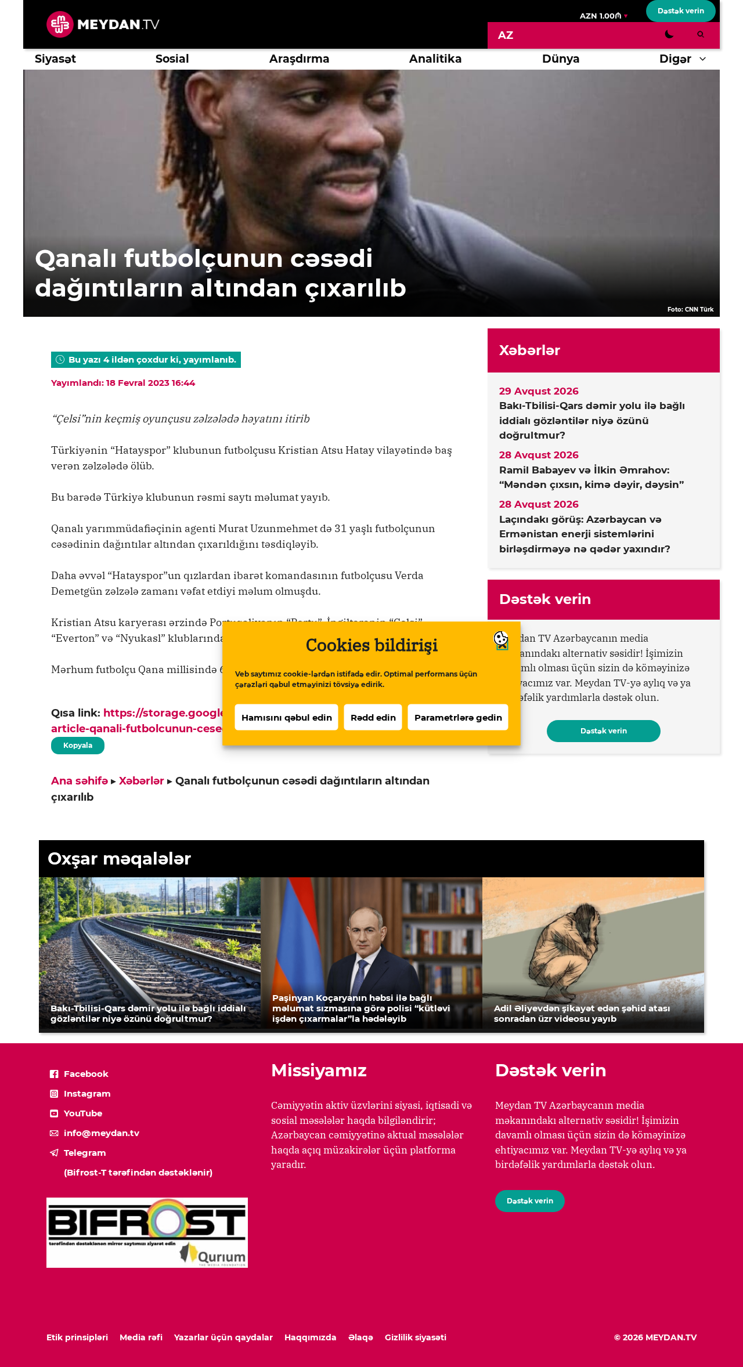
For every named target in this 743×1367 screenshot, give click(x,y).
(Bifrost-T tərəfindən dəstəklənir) (138, 1172)
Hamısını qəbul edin (286, 716)
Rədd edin (373, 716)
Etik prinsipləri (77, 1337)
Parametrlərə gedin (458, 716)
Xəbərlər (141, 781)
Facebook (86, 1073)
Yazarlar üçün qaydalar (223, 1337)
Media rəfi (141, 1337)
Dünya (561, 59)
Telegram (85, 1152)
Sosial (172, 59)
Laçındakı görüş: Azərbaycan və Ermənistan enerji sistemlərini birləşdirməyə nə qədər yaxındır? (584, 534)
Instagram (87, 1093)
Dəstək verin (681, 10)
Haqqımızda (310, 1337)
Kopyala (77, 743)
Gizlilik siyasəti (415, 1337)
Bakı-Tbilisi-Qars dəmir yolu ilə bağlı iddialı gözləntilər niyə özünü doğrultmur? (592, 420)
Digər (675, 59)
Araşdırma (299, 59)
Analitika (435, 59)
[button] (705, 59)
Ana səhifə (79, 781)
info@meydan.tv (101, 1132)
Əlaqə (360, 1337)
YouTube (83, 1113)
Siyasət (55, 59)
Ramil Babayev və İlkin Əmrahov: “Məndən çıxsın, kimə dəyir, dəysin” (591, 477)
